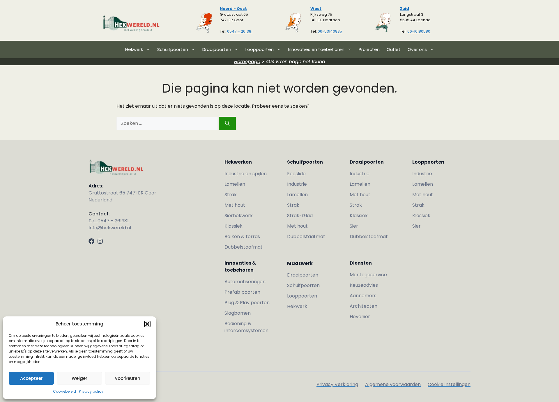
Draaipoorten (216, 49)
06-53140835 (330, 31)
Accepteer (31, 378)
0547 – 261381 (239, 31)
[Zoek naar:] (167, 123)
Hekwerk (134, 49)
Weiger (79, 378)
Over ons (417, 49)
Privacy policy (91, 391)
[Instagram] (100, 241)
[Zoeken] (227, 123)
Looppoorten (259, 49)
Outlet (394, 49)
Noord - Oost (233, 8)
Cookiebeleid (64, 391)
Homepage (247, 61)
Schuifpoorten (172, 49)
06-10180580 (418, 31)
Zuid (404, 8)
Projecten (369, 49)
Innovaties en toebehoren (316, 49)
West (315, 8)
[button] (147, 324)
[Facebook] (91, 241)
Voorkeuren (127, 378)
